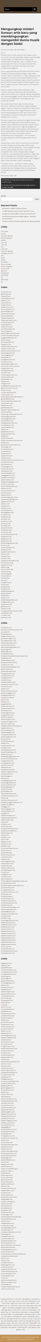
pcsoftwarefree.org (7, 1016)
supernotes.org (6, 826)
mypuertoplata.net (7, 318)
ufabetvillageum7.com (9, 1120)
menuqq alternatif (7, 1299)
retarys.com (5, 689)
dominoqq (4, 279)
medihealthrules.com (8, 1219)
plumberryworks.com (8, 883)
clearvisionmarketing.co (9, 1169)
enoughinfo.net (6, 582)
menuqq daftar (34, 1312)
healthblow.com (6, 405)
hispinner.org (5, 390)
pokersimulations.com (9, 1099)
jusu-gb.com (5, 632)
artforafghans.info (7, 512)
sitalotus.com (6, 824)
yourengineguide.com (8, 1228)
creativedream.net (7, 427)
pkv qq (29, 1319)
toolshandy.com (6, 464)
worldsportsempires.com (9, 828)
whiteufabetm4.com (8, 1131)
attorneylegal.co (6, 776)
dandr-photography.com (9, 486)
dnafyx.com (5, 1020)
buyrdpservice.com (7, 697)
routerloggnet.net (7, 355)
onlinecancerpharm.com (9, 796)
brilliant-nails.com (7, 484)
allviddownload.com (8, 329)
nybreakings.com (7, 1230)
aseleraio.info (5, 837)
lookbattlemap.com (8, 695)
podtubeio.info (6, 550)
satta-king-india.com (8, 1070)
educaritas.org (6, 998)
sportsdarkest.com (7, 741)
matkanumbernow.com (9, 346)
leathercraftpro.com (8, 868)
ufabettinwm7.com (7, 929)
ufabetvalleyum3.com (8, 944)
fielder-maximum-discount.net (11, 440)
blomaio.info (5, 545)
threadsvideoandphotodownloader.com (14, 656)
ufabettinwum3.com (8, 931)
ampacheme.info (7, 528)
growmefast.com (7, 791)
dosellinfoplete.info (8, 547)
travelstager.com (7, 467)
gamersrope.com (7, 669)
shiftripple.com (6, 894)
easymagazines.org (7, 861)
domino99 (4, 275)
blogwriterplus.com (8, 636)
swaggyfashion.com (8, 475)
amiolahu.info (6, 526)
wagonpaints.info (7, 1164)
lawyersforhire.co (7, 728)
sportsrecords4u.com (8, 1107)
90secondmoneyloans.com (10, 1061)
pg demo (4, 271)
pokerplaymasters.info (9, 643)
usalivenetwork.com (8, 660)
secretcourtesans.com (8, 970)
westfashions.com (7, 462)
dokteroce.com (6, 488)
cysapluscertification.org (10, 560)
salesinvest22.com (7, 1184)
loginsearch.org (6, 565)
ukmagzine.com (6, 678)
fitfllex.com (5, 442)
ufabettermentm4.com (9, 925)
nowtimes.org (6, 571)
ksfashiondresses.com (9, 818)
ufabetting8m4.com (8, 1112)
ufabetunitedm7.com (8, 936)
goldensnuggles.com (8, 693)
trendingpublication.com (10, 920)
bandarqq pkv (22, 1327)
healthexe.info (6, 517)
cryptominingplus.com (9, 721)
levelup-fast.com (7, 1094)
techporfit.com (6, 305)
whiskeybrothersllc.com (9, 951)
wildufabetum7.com (8, 953)
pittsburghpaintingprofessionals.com (14, 881)
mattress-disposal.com (9, 800)
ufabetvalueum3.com (8, 1116)
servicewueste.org (7, 342)
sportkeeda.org (6, 853)
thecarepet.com (6, 634)
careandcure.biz (6, 857)
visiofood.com (6, 1193)
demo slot (17, 1310)
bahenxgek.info (6, 651)
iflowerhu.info (6, 609)
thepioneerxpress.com (9, 320)
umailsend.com (6, 686)
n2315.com (4, 429)
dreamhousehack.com (8, 1241)
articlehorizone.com (8, 1075)
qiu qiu (3, 234)
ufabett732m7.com (7, 1190)
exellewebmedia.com (8, 671)
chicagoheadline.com (8, 974)
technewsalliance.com (9, 1153)
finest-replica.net (7, 1177)
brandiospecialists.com (9, 375)
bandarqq (4, 1327)
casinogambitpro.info (8, 641)
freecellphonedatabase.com (10, 667)
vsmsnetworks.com (8, 298)
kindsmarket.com (7, 449)
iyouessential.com (7, 1024)
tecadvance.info (6, 521)
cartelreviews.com (7, 1051)
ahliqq (3, 260)
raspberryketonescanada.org (11, 1217)
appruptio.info (6, 617)
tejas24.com (5, 506)
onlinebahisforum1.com (9, 972)
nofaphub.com (6, 989)
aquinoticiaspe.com (8, 724)
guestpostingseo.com (8, 638)
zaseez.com (5, 985)
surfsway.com (5, 1053)
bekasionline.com (7, 307)
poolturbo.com (6, 508)
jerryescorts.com (7, 774)
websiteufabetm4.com (9, 1129)
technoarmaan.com (7, 1252)
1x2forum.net (5, 965)
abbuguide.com (6, 1033)
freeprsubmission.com (9, 1197)
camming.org (5, 976)
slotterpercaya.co (7, 896)
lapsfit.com (5, 1092)
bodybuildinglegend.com (10, 482)
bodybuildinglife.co (8, 804)
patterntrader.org (7, 820)
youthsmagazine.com (8, 737)
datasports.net (6, 767)
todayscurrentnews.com (9, 914)
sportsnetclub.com (7, 706)
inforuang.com (6, 447)
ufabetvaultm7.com (8, 1118)
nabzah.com (5, 381)
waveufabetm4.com (8, 1125)
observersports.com (8, 719)
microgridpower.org (8, 870)
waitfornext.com (6, 1166)
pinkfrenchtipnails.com (9, 759)
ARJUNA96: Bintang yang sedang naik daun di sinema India (18, 181)
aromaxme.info (6, 532)
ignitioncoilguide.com (9, 1280)
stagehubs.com (6, 963)
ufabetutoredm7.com (8, 942)
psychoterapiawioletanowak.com (12, 885)
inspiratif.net (5, 296)
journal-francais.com (8, 491)
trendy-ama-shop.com (8, 1188)
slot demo (4, 262)
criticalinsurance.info (8, 392)
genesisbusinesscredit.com (10, 445)
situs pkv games (7, 236)
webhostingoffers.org (8, 1037)
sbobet (3, 240)
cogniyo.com (5, 859)
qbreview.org (5, 340)
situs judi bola (23, 1323)
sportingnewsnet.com (8, 750)
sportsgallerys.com (7, 763)
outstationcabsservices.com (11, 1232)
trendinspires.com (7, 469)
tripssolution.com (7, 1068)
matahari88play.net (8, 732)
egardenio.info (6, 842)
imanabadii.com (6, 613)
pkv (2, 247)
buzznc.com (5, 1258)
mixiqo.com (5, 872)
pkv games (5, 273)
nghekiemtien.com (7, 501)
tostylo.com (5, 702)
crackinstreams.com (8, 1083)
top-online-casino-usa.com (10, 366)
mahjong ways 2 (6, 1310)
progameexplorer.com (8, 1269)
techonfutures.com (7, 1212)
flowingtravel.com (7, 370)
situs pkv (4, 249)
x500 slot (14, 1303)
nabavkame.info (6, 604)
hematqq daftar (18, 1314)
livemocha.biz (6, 576)
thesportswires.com (8, 745)
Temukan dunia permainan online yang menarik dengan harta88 (18, 186)
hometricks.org (6, 866)
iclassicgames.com (8, 713)
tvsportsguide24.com (8, 783)
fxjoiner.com (5, 1260)
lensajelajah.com (7, 1000)
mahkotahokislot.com (8, 794)
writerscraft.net (6, 412)
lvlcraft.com (5, 1059)
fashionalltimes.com (8, 1247)
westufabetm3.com (7, 949)
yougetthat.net (6, 704)
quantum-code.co (7, 1171)
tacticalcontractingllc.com (10, 907)
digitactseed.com (7, 1057)
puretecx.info (5, 519)
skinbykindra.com (7, 1263)
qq (2, 277)
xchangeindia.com (7, 1236)
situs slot (22, 1303)
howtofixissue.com (7, 322)
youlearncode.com (7, 1029)
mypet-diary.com (7, 456)
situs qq (4, 242)
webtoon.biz (5, 743)
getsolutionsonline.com (9, 388)
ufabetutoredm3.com (8, 940)
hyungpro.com (6, 748)
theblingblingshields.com (10, 756)
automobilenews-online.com (11, 1245)
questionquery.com (7, 480)
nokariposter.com (7, 394)
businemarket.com (7, 730)
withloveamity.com (7, 1027)
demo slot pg (5, 264)
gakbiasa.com (6, 606)
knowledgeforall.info (8, 418)
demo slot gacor (6, 238)
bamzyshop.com (6, 1208)
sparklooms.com (7, 905)
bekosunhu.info (6, 541)
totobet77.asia (6, 916)
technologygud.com (8, 809)
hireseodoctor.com (7, 1090)
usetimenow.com (7, 403)
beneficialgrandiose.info (9, 543)
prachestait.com (6, 510)
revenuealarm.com (7, 1276)
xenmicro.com (6, 1007)
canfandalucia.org (7, 1225)
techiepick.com (6, 1206)
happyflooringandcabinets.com (12, 802)
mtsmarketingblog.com (9, 499)
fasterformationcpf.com (9, 691)
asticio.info (5, 839)
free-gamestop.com (8, 673)
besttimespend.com (8, 855)
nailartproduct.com (7, 1055)
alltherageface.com (7, 1265)
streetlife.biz (5, 578)
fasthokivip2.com (7, 717)
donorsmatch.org (7, 569)
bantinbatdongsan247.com (10, 647)
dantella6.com (6, 357)
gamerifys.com (6, 294)
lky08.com (4, 436)
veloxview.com (6, 946)
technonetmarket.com (8, 1155)
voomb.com (5, 778)
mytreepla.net (6, 1096)
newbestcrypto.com (8, 708)
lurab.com (4, 1278)
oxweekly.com (6, 458)
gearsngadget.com (7, 1088)
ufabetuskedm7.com (8, 938)
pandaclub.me (6, 593)
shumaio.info (5, 556)
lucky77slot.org (6, 789)
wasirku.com (5, 504)
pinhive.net (5, 585)
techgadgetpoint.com (8, 780)
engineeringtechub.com (9, 772)
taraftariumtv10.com (8, 477)
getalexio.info (6, 846)
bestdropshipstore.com (9, 1048)
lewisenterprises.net (8, 1013)
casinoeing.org (6, 574)
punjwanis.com (6, 627)
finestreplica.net (7, 1142)
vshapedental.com (7, 1223)
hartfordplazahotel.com (9, 600)
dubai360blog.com (7, 787)
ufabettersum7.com (8, 927)
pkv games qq (12, 1319)
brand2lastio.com (7, 421)
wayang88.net (6, 1127)
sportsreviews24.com (8, 785)
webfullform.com (7, 327)
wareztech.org (6, 680)
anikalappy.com (6, 1134)
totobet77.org (5, 918)
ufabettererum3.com (8, 922)
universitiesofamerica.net (10, 335)
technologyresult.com (8, 1035)
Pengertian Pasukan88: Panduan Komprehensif (18, 214)
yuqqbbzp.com (6, 1077)
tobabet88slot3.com (8, 912)
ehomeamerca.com (7, 1042)
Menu (7, 9)
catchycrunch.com (7, 987)
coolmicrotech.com (7, 1238)
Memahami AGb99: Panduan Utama (14, 208)
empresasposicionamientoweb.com (13, 1254)
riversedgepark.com (8, 983)
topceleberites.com (7, 1110)
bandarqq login (30, 1314)
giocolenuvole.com (7, 1022)
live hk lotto (5, 268)
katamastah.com (7, 833)
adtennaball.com (7, 379)
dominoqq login (34, 1325)
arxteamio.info (6, 844)
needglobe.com (6, 874)
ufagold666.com (6, 1199)
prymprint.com (6, 850)
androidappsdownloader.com (11, 401)
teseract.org (5, 1186)
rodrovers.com (6, 1066)
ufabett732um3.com (8, 1160)
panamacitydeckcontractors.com (12, 460)
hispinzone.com (6, 362)
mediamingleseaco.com (9, 497)
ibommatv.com (6, 303)
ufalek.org (4, 798)
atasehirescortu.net (8, 769)
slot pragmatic (32, 1308)
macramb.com (6, 453)
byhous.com (5, 598)
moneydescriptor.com (8, 735)
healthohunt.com (7, 1147)
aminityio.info (6, 523)
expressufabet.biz (7, 316)
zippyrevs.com (6, 344)
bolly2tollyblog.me (7, 591)
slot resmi (4, 231)
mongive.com (5, 383)
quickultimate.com (7, 887)
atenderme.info (6, 536)
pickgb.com (5, 813)
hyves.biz (4, 580)
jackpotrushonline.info (9, 662)
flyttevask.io (5, 595)
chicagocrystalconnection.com (11, 611)
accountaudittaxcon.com (9, 848)
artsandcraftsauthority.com (10, 1287)
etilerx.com (5, 1140)
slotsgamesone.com (8, 359)
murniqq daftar (6, 1314)
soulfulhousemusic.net (9, 903)
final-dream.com (6, 1175)
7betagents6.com (7, 1079)
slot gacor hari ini (7, 253)
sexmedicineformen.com (9, 892)
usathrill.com (5, 1221)
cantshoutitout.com (8, 314)
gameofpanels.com (7, 399)
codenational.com (7, 1267)
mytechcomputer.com (8, 1282)
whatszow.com (6, 1040)
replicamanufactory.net (9, 1101)
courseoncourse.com (8, 645)
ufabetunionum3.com (8, 1114)
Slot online (5, 176)
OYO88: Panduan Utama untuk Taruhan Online (18, 211)
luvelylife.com (6, 451)
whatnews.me (5, 1173)
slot (15, 176)
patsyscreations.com (8, 994)
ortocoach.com (6, 877)
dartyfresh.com (6, 1011)
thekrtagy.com (6, 1234)
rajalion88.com (6, 978)
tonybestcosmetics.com (9, 1256)
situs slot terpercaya (28, 1301)
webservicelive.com (8, 1289)
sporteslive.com (6, 754)
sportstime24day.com (8, 752)
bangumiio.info (6, 539)
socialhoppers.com (7, 425)
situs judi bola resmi (20, 1325)
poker (3, 258)
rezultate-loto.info (7, 1103)
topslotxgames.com (8, 353)
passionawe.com (6, 879)
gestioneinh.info (6, 1179)
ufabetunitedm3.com (8, 933)
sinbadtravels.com (7, 676)
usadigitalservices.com (9, 423)
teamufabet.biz (6, 324)
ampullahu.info (6, 530)
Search (3, 196)
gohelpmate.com (7, 408)
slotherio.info (5, 558)
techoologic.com (7, 1214)
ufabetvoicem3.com (8, 1123)
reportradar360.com (8, 473)
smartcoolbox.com (7, 898)
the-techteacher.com (8, 1243)
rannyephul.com (6, 471)
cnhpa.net (4, 822)
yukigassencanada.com (9, 1072)
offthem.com (5, 300)
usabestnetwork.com (8, 682)
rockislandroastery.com (9, 1271)
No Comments (19, 50)
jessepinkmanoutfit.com (9, 684)
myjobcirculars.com (8, 349)
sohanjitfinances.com (8, 901)
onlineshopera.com (7, 1009)
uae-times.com (6, 292)
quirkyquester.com (7, 890)
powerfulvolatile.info (8, 552)
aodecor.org (5, 567)
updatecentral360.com (9, 831)
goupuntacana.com (7, 981)
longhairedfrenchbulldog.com (11, 726)
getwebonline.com (7, 432)
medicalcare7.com (7, 377)
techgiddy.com (6, 658)
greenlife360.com (7, 311)
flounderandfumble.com (9, 1145)
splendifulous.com (7, 1105)
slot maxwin (30, 1303)
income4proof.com (7, 996)
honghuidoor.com (7, 368)
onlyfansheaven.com (8, 434)
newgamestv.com (7, 761)
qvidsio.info (5, 554)
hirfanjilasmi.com (7, 863)
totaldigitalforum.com (9, 1249)
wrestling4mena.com (8, 416)
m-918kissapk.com (7, 602)
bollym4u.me (5, 589)
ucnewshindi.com (7, 665)
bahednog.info (6, 649)
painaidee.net (5, 739)
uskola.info (5, 1162)
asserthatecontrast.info (9, 534)
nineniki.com (5, 373)
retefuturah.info (6, 1149)
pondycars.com (6, 1210)
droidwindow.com (7, 1195)
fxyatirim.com (6, 1031)
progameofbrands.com (9, 338)
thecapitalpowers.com (8, 909)
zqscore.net (5, 835)
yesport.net (5, 700)
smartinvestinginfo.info (9, 1151)
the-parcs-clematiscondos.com (12, 630)
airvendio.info (6, 515)
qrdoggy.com (5, 807)
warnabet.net (5, 587)
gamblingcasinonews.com (10, 333)
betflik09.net (5, 1002)
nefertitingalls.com (8, 992)
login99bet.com (6, 968)
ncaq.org (4, 1005)
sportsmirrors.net (7, 765)
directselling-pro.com (8, 1273)
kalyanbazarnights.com (9, 364)
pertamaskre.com (7, 654)
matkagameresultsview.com (11, 386)
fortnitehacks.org (7, 563)
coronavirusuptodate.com (10, 1081)
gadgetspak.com (7, 1086)
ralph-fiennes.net (7, 438)
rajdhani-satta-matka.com (10, 410)
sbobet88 (33, 1323)
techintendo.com (7, 1044)
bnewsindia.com (6, 1204)
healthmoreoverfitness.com (10, 351)
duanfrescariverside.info (9, 1138)
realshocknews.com (8, 811)
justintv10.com (6, 493)
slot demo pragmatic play (17, 1308)
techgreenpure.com (8, 1046)
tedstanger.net (6, 1158)
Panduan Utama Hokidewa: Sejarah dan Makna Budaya (21, 221)
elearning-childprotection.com (11, 414)
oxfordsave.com (6, 710)
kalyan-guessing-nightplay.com (12, 397)
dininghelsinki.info (7, 1136)
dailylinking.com (7, 1018)
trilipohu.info (5, 615)
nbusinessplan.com (8, 309)
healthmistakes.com (8, 815)
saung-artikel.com (7, 715)
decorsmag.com (6, 331)
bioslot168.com (6, 1284)
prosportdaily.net (7, 1182)
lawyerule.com (6, 495)
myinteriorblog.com (8, 1201)
